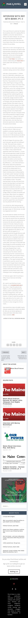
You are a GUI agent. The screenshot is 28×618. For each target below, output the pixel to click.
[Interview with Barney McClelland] (14, 414)
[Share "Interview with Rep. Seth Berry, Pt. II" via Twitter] (10, 345)
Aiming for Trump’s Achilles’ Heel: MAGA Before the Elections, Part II (13, 551)
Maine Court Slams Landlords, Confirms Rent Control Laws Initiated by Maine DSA (13, 531)
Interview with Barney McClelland (11, 424)
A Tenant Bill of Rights (9, 516)
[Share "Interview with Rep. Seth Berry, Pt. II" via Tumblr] (14, 345)
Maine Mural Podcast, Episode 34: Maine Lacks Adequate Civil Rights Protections (12, 401)
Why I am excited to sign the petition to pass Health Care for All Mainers (13, 521)
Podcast (16, 23)
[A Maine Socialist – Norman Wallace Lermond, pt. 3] (14, 458)
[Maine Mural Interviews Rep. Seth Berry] (14, 436)
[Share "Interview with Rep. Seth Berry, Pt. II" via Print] (20, 345)
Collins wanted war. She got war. (11, 543)
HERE (13, 315)
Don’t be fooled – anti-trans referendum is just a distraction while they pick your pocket (13, 537)
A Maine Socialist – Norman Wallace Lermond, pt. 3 (13, 468)
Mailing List (14, 571)
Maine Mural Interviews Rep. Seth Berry (12, 447)
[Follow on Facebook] (12, 589)
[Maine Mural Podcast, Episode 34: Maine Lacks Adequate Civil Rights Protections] (14, 390)
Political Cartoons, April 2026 (10, 525)
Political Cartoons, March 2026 (11, 547)
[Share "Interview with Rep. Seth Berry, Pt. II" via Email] (17, 345)
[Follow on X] (15, 589)
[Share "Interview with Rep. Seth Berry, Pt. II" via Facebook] (7, 345)
